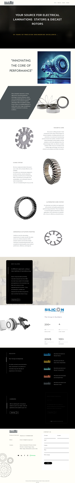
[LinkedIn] (21, 455)
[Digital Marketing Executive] (54, 421)
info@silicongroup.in (28, 439)
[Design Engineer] (59, 421)
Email (45, 440)
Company (45, 445)
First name (46, 435)
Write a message (47, 454)
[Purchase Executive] (55, 421)
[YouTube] (18, 455)
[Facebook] (24, 455)
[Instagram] (27, 455)
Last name (59, 435)
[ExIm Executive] (51, 421)
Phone (45, 449)
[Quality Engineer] (50, 421)
